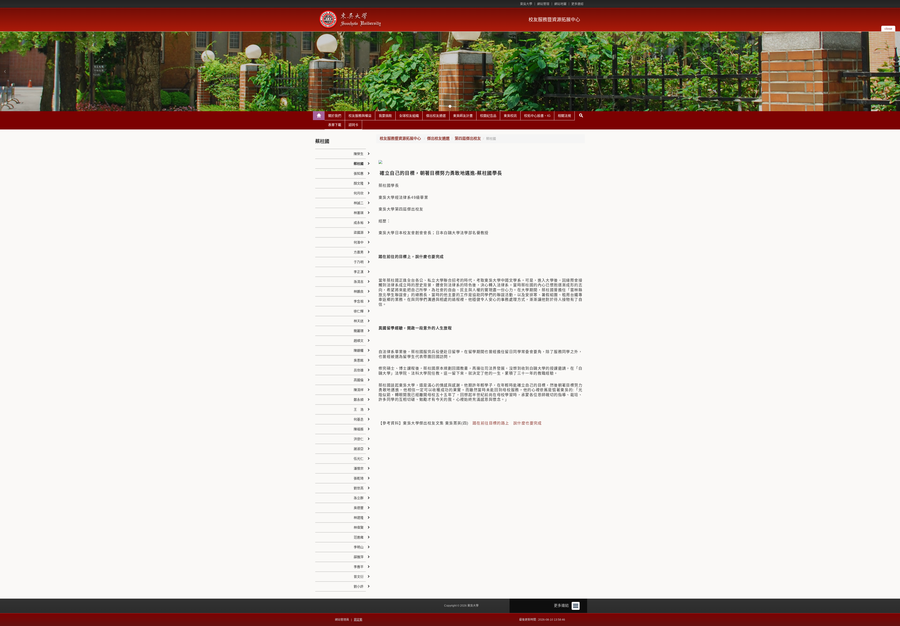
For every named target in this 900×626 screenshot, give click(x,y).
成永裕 (359, 223)
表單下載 (334, 125)
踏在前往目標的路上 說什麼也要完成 (507, 423)
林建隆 (359, 517)
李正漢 (359, 272)
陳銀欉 (359, 350)
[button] (4, 71)
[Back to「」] (319, 115)
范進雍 (359, 537)
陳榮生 (359, 154)
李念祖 (359, 301)
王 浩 (359, 409)
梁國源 (359, 232)
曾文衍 (359, 576)
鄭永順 (359, 399)
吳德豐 (359, 508)
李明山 (359, 547)
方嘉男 (359, 252)
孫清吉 (359, 282)
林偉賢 (359, 527)
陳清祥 (359, 390)
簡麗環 (359, 331)
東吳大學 (526, 3)
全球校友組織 (409, 116)
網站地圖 (560, 3)
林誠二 (359, 203)
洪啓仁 (359, 439)
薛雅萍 (359, 557)
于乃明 (359, 262)
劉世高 (359, 488)
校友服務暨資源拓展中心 (554, 19)
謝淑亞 (359, 449)
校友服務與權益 (360, 116)
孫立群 (359, 498)
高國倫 (359, 380)
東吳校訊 (510, 116)
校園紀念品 (488, 116)
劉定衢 (358, 619)
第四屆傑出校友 (468, 138)
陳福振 (359, 429)
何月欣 (359, 193)
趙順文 (359, 340)
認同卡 (353, 125)
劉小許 (359, 586)
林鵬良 (359, 291)
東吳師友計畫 (463, 116)
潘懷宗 (359, 468)
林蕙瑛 (359, 213)
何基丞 (359, 419)
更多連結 (577, 3)
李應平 (359, 567)
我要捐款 (385, 116)
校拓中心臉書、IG (537, 116)
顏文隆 (359, 183)
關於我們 (334, 116)
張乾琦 (359, 478)
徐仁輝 (359, 311)
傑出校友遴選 (436, 116)
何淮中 (359, 242)
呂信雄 (359, 370)
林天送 (359, 321)
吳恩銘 (359, 360)
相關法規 (564, 116)
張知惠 (359, 173)
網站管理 (543, 3)
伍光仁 (359, 458)
